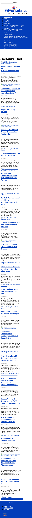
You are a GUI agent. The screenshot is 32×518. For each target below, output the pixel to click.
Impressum (7, 506)
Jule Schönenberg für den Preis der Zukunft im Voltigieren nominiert (10, 358)
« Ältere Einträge (6, 497)
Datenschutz (8, 508)
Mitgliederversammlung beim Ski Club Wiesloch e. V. (10, 481)
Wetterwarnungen (8, 17)
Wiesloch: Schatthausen (9, 32)
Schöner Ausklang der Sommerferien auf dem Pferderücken (10, 132)
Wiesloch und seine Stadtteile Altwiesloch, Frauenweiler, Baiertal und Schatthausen (14, 30)
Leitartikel (6, 21)
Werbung (6, 48)
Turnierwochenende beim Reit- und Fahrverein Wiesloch (10, 224)
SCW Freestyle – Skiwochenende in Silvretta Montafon (8, 420)
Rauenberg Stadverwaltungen (11, 46)
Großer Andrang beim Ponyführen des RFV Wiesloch (9, 291)
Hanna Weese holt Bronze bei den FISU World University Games (10, 401)
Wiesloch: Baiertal (8, 34)
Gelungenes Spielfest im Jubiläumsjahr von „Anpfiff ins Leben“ (10, 91)
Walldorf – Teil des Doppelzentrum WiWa (14, 25)
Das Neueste (7, 20)
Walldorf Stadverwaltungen (10, 45)
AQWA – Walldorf (8, 42)
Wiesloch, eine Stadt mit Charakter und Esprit (14, 36)
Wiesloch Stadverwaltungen (10, 44)
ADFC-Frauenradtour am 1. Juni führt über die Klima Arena (10, 269)
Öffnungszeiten (7, 40)
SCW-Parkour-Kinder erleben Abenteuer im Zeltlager (9, 247)
